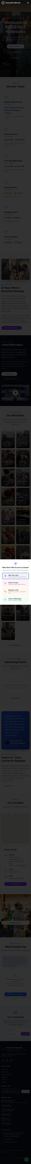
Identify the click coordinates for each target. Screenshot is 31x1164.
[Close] (29, 561)
